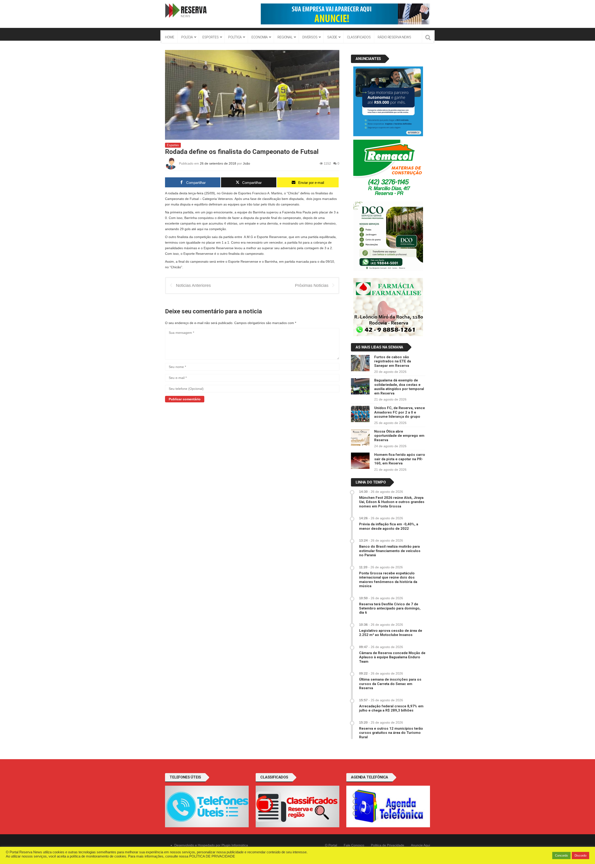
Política (235, 37)
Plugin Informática (234, 845)
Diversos (309, 37)
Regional (285, 37)
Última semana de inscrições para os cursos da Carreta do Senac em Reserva (390, 683)
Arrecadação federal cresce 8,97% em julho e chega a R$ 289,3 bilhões (391, 708)
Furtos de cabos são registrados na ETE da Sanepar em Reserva (392, 361)
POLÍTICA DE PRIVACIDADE (212, 856)
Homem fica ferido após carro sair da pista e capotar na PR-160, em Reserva (399, 459)
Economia (259, 37)
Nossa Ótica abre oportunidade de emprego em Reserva (399, 435)
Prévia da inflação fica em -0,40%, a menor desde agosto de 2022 (388, 526)
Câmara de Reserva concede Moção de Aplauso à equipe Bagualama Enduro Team (392, 657)
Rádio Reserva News (394, 37)
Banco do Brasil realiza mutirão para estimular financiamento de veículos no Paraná (389, 550)
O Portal (331, 845)
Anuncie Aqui (420, 845)
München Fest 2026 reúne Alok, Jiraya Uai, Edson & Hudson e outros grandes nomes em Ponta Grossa (391, 502)
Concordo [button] (561, 855)
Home (169, 37)
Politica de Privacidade (387, 845)
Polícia (187, 37)
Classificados (358, 37)
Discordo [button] (580, 855)
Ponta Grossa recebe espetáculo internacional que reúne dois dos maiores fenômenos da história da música (388, 579)
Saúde (332, 37)
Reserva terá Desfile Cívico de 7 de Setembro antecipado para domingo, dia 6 (389, 608)
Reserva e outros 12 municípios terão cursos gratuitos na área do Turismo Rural (391, 732)
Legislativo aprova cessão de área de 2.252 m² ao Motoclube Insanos (390, 633)
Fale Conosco (354, 845)
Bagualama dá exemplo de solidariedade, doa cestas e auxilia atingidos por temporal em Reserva (399, 386)
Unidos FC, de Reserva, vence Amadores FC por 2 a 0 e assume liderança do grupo (399, 412)
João (246, 163)
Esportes (210, 37)
